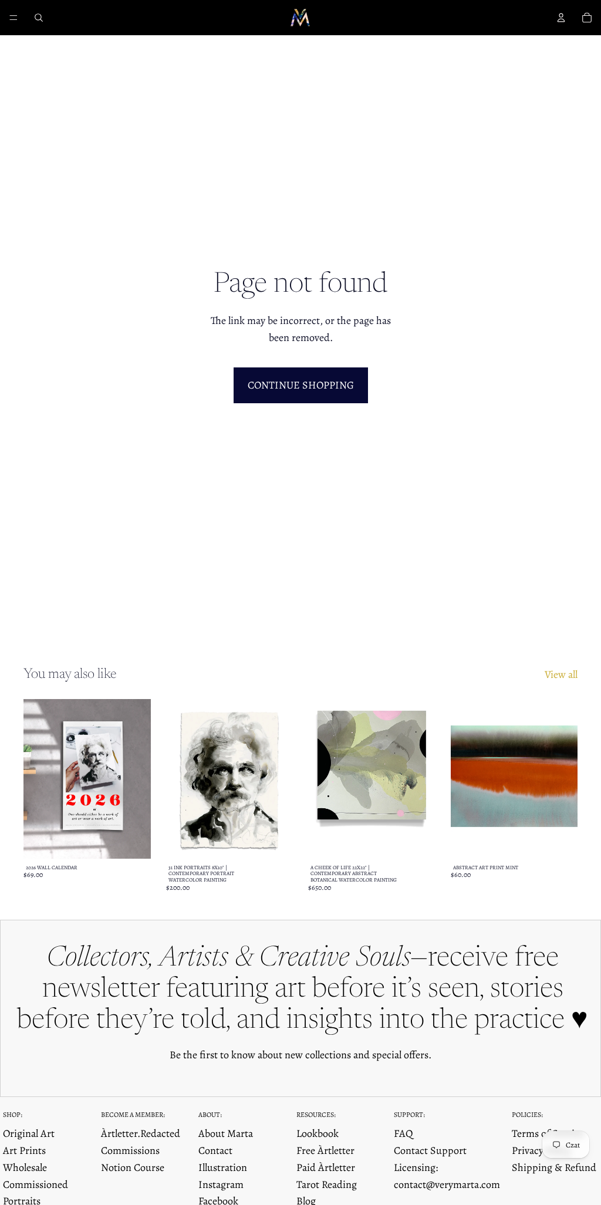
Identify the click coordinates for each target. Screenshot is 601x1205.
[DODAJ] (417, 840)
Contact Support (430, 1150)
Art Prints (24, 1150)
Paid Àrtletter (325, 1167)
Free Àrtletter (325, 1150)
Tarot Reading (326, 1184)
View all (561, 674)
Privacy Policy (541, 1150)
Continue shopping (301, 385)
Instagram (221, 1184)
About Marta (225, 1133)
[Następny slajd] (138, 779)
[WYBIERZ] (132, 840)
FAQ (403, 1133)
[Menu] (13, 17)
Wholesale (25, 1167)
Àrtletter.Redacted (140, 1133)
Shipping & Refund (554, 1167)
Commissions (130, 1150)
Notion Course (132, 1167)
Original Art (29, 1133)
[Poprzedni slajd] (36, 779)
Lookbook (317, 1133)
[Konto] (561, 18)
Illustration (222, 1167)
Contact (215, 1150)
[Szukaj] (39, 18)
